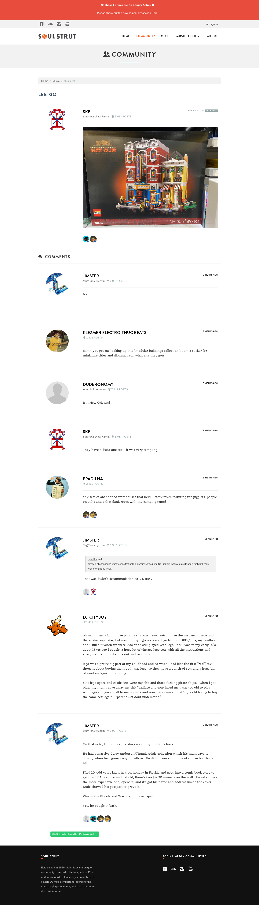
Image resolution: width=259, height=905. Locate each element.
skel (87, 112)
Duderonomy (98, 384)
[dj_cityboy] (58, 625)
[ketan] (93, 239)
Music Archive (189, 36)
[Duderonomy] (58, 392)
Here (155, 12)
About (212, 36)
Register (72, 834)
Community (145, 36)
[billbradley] (86, 239)
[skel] (58, 120)
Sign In (213, 24)
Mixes (166, 36)
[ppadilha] (58, 487)
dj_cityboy (95, 617)
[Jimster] (58, 284)
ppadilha (93, 479)
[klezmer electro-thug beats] (58, 341)
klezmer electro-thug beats (114, 332)
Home (125, 36)
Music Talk (211, 111)
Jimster (91, 276)
